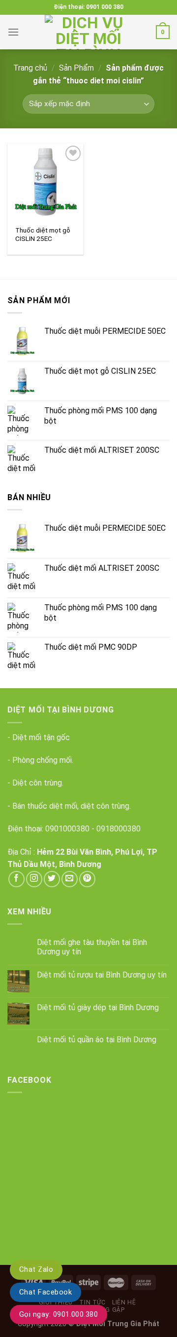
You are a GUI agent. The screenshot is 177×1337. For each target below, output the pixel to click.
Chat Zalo (36, 1269)
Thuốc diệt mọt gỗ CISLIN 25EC (42, 234)
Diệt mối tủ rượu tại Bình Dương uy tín (102, 975)
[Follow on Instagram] (34, 879)
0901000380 (67, 828)
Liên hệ (124, 1302)
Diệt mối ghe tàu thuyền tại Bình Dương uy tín (92, 947)
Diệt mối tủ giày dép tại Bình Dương (98, 1007)
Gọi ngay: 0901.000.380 (58, 1314)
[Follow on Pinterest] (87, 879)
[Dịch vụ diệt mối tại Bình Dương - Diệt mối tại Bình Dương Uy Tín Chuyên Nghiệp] (88, 32)
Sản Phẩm (76, 68)
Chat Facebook (45, 1292)
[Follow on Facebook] (16, 879)
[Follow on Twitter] (52, 879)
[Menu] (13, 32)
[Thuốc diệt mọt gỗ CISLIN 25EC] (45, 181)
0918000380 (118, 828)
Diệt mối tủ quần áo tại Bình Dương (96, 1039)
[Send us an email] (69, 879)
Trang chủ (30, 68)
